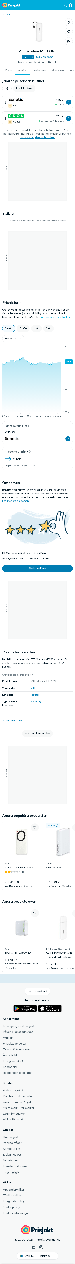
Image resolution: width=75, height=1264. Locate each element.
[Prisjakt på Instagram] (41, 1247)
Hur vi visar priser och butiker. (37, 137)
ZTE (33, 688)
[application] (37, 381)
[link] (21, 855)
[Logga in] (70, 5)
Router (10, 14)
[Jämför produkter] (69, 41)
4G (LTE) (36, 701)
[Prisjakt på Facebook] (34, 1247)
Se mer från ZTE (12, 720)
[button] (69, 22)
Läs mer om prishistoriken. (55, 317)
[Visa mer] (5, 102)
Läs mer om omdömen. (15, 500)
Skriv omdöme (44, 56)
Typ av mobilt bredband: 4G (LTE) (37, 62)
